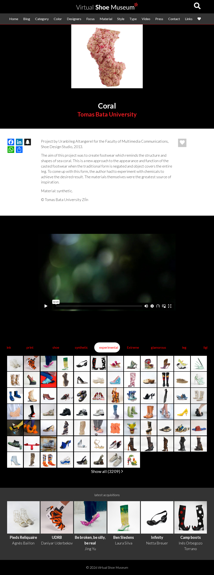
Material (106, 19)
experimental (108, 347)
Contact (174, 19)
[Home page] (107, 8)
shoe (55, 347)
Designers (74, 19)
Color (58, 19)
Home (13, 19)
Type (133, 19)
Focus (90, 19)
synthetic (81, 347)
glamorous (158, 347)
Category (42, 19)
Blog (26, 19)
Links (188, 19)
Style (120, 19)
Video (146, 19)
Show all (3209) (106, 471)
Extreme (133, 347)
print (30, 347)
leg (184, 347)
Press (159, 19)
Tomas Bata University (107, 114)
